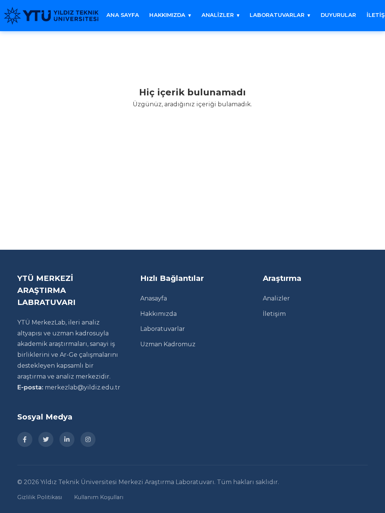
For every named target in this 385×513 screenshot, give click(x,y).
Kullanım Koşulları (98, 497)
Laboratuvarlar (162, 328)
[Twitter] (45, 439)
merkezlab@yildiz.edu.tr (82, 387)
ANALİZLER (218, 15)
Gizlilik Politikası (39, 497)
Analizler (276, 298)
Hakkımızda (158, 313)
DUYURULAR (338, 15)
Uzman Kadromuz (168, 344)
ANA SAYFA (122, 15)
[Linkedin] (66, 439)
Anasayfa (153, 298)
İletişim (274, 313)
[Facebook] (24, 439)
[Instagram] (87, 439)
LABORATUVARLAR (277, 15)
